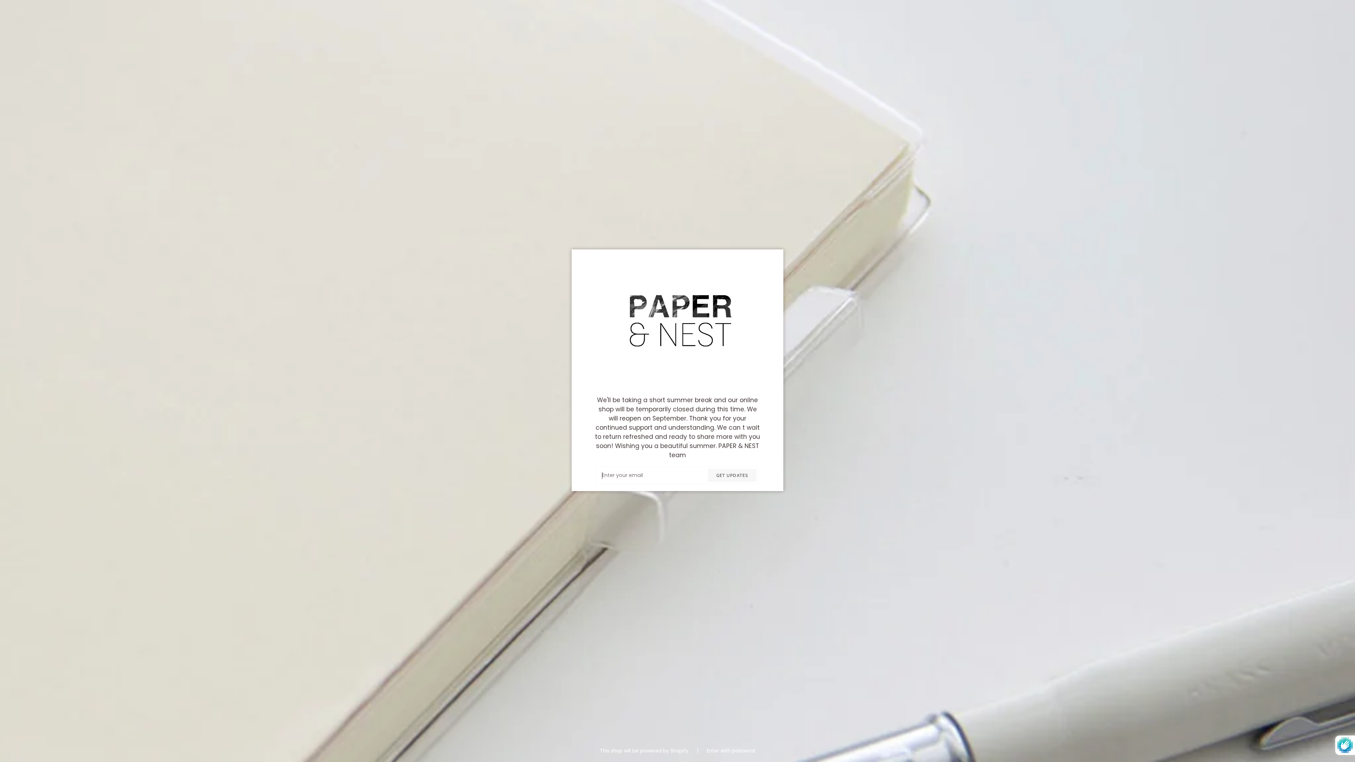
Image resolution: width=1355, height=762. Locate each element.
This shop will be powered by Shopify (645, 751)
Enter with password (731, 751)
